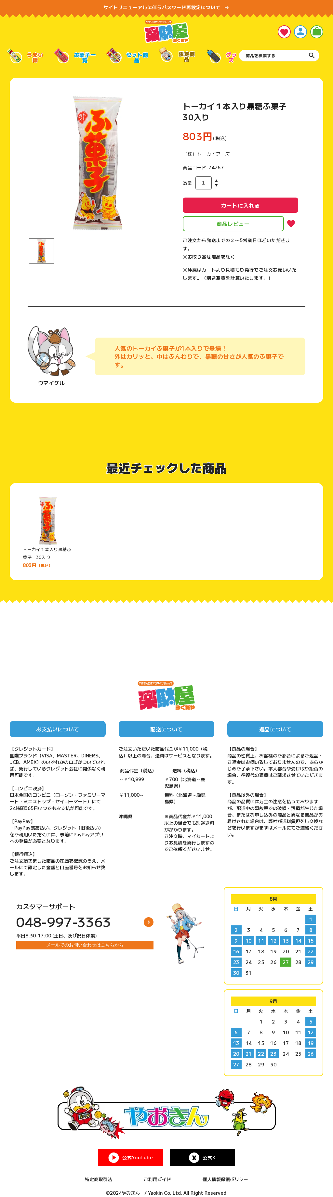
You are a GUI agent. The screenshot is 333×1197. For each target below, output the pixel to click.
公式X (209, 1157)
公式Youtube (137, 1157)
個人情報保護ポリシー (225, 1179)
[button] (316, 31)
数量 (187, 183)
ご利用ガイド (157, 1179)
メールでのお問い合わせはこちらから (85, 944)
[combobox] (279, 55)
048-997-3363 (63, 921)
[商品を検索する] (312, 55)
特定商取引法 (98, 1179)
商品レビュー (233, 223)
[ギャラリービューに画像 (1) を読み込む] (41, 251)
